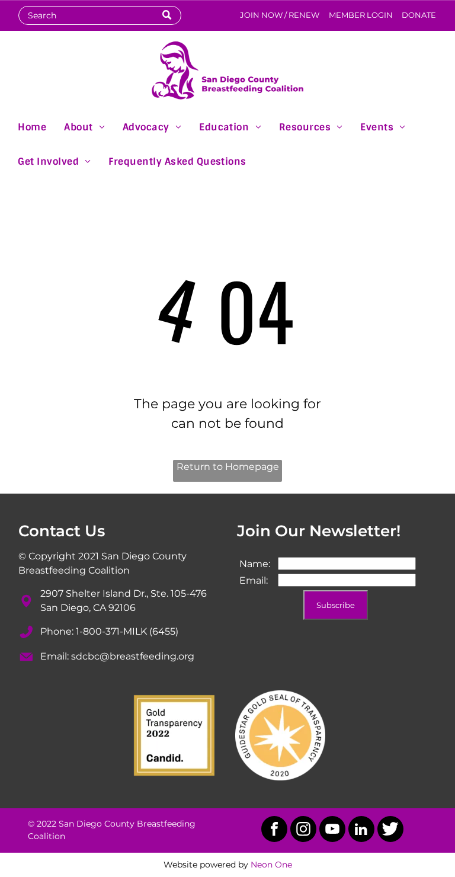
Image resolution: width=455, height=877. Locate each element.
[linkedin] (361, 830)
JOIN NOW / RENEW (279, 15)
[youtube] (332, 830)
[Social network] (390, 830)
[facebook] (274, 830)
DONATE (419, 15)
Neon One (271, 864)
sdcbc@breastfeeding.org (132, 656)
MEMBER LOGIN (361, 15)
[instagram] (303, 830)
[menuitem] (32, 126)
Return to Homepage (228, 466)
